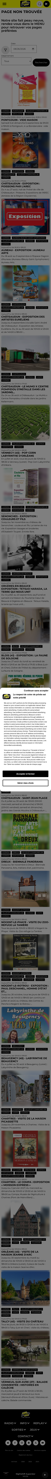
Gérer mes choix (25, 782)
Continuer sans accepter (36, 690)
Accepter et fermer (25, 773)
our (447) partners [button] (16, 703)
